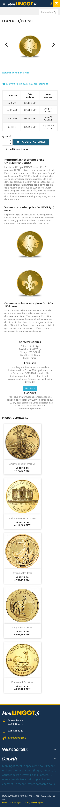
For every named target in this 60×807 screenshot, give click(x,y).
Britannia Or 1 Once (22, 573)
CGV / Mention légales (34, 802)
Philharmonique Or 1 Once (22, 518)
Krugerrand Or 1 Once (22, 682)
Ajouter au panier (31, 142)
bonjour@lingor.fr (17, 737)
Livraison (30, 388)
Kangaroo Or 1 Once (22, 627)
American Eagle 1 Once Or (22, 463)
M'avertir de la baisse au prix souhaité (25, 83)
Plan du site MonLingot (11, 802)
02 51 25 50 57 (15, 730)
